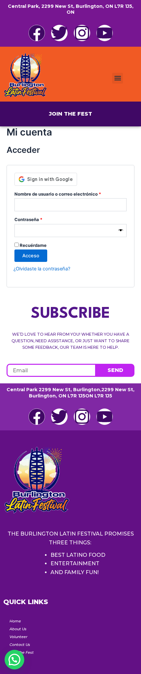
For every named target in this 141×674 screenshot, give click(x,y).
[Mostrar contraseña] (120, 230)
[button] (117, 78)
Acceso (30, 256)
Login (15, 660)
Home (15, 621)
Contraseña (40, 218)
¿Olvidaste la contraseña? (41, 269)
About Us (18, 629)
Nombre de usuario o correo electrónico (69, 193)
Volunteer (19, 636)
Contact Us (20, 644)
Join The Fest (22, 652)
